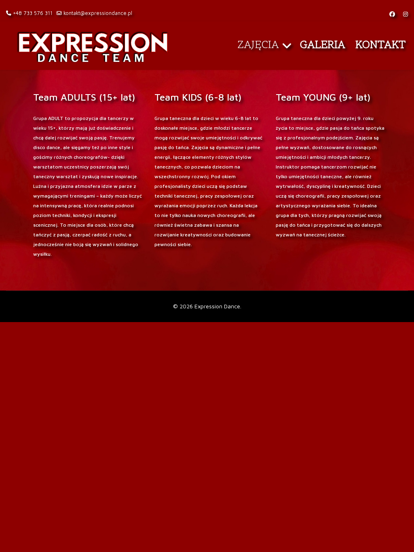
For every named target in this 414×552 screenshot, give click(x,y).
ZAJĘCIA (258, 45)
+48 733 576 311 (33, 13)
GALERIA (322, 45)
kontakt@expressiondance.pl (97, 13)
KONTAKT (380, 45)
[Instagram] (405, 14)
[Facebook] (392, 14)
